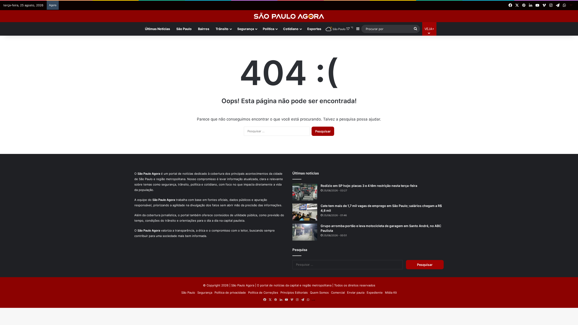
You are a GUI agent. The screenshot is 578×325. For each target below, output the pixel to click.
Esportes (314, 29)
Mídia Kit (391, 292)
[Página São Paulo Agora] (571, 5)
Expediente (375, 292)
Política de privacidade (230, 292)
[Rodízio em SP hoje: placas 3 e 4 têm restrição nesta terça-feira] (304, 191)
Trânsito (222, 29)
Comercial (338, 292)
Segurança (245, 29)
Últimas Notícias (157, 29)
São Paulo (184, 29)
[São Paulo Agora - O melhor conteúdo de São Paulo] (289, 16)
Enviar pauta (355, 292)
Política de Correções (263, 292)
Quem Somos (319, 292)
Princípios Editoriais (294, 292)
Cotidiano (290, 29)
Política (268, 29)
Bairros (203, 29)
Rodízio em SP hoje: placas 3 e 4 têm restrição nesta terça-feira (369, 186)
